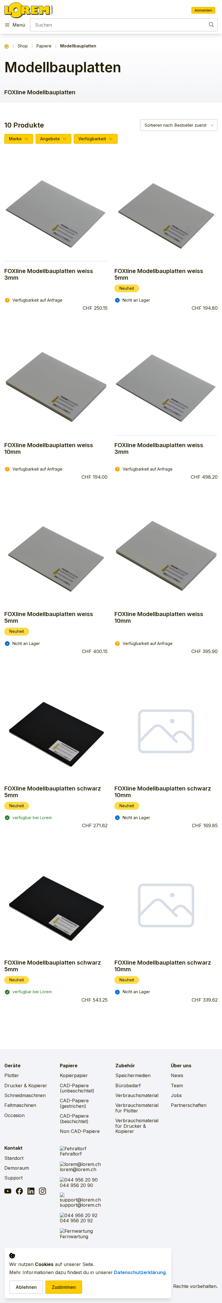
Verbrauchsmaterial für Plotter (136, 1108)
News (177, 1075)
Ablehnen (26, 1287)
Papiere (43, 46)
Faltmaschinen (20, 1105)
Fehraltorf (71, 1153)
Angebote (50, 138)
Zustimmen (64, 1287)
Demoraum (16, 1168)
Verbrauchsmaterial (136, 1095)
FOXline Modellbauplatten (39, 92)
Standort (13, 1158)
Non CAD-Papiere (80, 1131)
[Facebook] (19, 1191)
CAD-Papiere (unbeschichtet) (77, 1088)
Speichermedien (133, 1075)
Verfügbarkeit (92, 138)
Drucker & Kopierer (25, 1085)
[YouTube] (7, 1191)
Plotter (11, 1075)
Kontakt (13, 1148)
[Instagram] (42, 1191)
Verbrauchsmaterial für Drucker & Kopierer (136, 1126)
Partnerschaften (188, 1105)
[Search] (211, 24)
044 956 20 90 (76, 1185)
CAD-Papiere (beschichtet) (74, 1118)
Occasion (14, 1115)
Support (13, 1177)
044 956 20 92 (76, 1220)
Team (177, 1085)
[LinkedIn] (30, 1191)
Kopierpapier (74, 1075)
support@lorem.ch (80, 1205)
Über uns (181, 1065)
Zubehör (125, 1065)
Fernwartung (74, 1236)
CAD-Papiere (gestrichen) (74, 1103)
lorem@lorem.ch (78, 1169)
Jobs (176, 1095)
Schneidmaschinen (25, 1095)
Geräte (12, 1065)
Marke (15, 138)
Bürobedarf (128, 1085)
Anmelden (203, 10)
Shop (23, 46)
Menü (18, 25)
